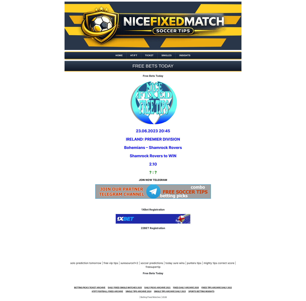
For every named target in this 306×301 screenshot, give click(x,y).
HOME (119, 55)
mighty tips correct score (219, 263)
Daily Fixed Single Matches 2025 (125, 287)
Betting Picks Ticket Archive (89, 287)
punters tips (194, 263)
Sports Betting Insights (201, 291)
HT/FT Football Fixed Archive (107, 291)
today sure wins (175, 263)
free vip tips (111, 263)
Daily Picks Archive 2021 (157, 287)
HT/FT (133, 55)
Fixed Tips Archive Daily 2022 (216, 287)
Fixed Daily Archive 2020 (186, 287)
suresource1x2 (129, 263)
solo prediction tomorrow (85, 263)
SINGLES (166, 55)
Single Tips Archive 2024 (138, 291)
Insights (184, 55)
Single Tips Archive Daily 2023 (170, 291)
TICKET (149, 55)
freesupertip (153, 266)
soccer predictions (152, 263)
